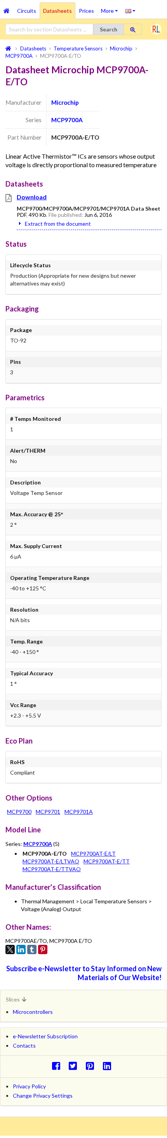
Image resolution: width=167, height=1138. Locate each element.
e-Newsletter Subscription (45, 1036)
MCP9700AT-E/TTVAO (52, 869)
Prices (86, 10)
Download (32, 197)
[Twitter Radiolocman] (75, 1065)
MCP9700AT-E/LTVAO (51, 861)
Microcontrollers (33, 1011)
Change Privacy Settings (43, 1095)
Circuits (26, 10)
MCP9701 (48, 811)
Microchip (65, 102)
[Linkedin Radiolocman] (109, 1065)
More (111, 8)
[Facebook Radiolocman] (58, 1065)
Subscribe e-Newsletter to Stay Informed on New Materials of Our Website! (84, 973)
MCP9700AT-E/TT (107, 861)
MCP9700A (67, 119)
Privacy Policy (29, 1086)
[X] (10, 949)
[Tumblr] (32, 949)
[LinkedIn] (21, 949)
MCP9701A (78, 811)
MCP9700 (19, 811)
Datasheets (57, 10)
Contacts (24, 1045)
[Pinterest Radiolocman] (92, 1065)
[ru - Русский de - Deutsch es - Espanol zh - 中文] (130, 10)
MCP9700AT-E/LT (93, 853)
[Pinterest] (42, 949)
